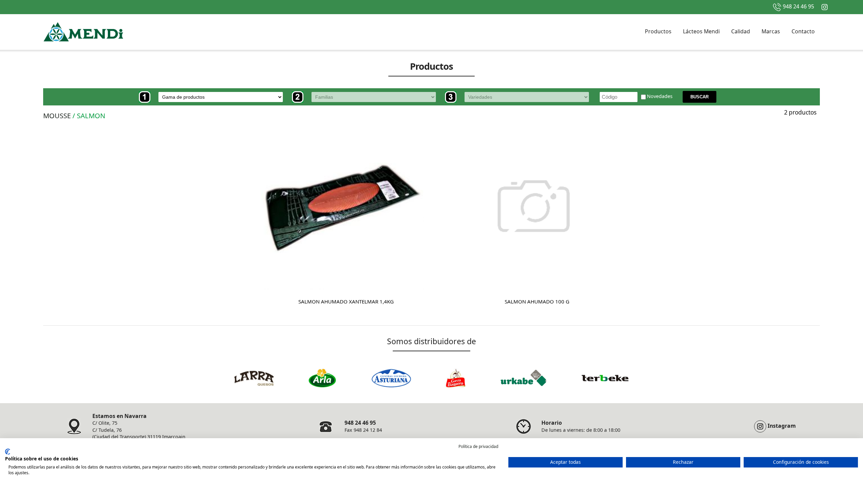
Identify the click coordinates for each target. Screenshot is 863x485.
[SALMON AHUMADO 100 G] (533, 208)
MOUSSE (57, 115)
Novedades (660, 96)
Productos (658, 31)
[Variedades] (521, 97)
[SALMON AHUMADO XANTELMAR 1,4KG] (342, 208)
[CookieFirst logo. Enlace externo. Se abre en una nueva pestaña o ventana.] (7, 452)
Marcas (771, 31)
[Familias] (368, 97)
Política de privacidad (478, 446)
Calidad (740, 31)
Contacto (803, 31)
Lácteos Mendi (701, 31)
